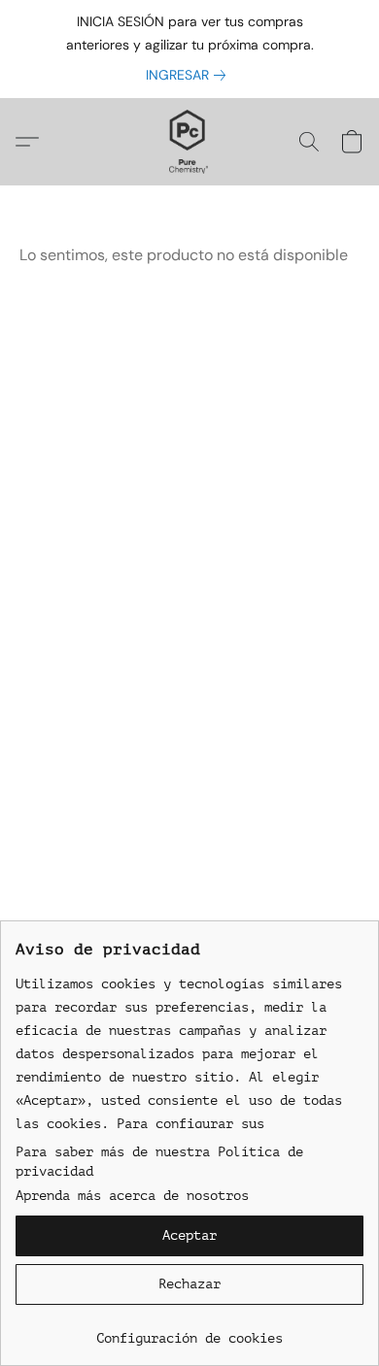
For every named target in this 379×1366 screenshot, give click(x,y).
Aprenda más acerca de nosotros (132, 1195)
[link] (189, 74)
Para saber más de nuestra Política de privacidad (159, 1162)
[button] (190, 141)
